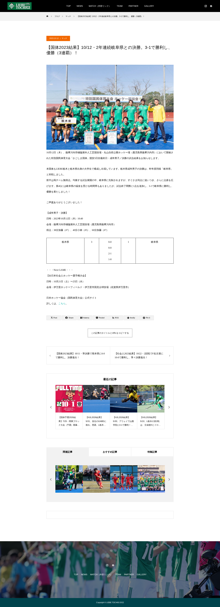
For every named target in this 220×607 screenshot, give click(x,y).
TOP (68, 6)
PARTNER (133, 6)
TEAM (120, 6)
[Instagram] (205, 5)
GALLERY (149, 6)
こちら (62, 303)
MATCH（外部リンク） (100, 6)
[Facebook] (211, 5)
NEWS (80, 6)
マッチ (64, 38)
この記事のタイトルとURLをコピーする (110, 333)
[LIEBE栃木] (19, 6)
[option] (69, 407)
